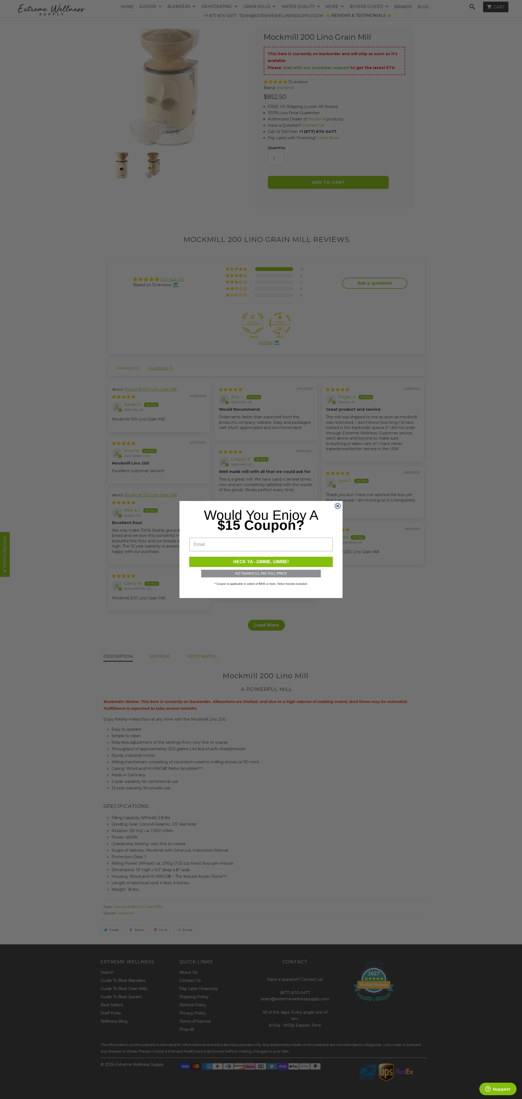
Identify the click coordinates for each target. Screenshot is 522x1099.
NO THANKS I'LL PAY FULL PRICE (261, 573)
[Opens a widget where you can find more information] (498, 1089)
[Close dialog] (337, 506)
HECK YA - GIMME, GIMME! (261, 561)
